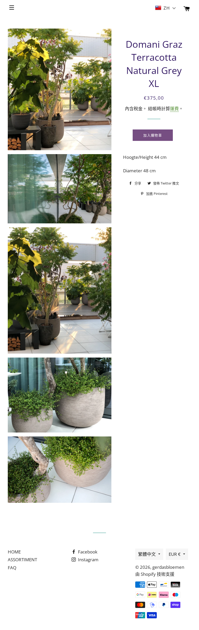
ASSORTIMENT (22, 560)
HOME (14, 552)
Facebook (87, 552)
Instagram (87, 560)
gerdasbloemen (168, 567)
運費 (174, 109)
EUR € (175, 554)
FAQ (12, 568)
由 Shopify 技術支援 (154, 574)
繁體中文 (147, 554)
